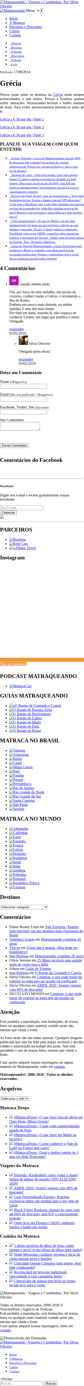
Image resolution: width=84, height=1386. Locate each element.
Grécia (58, 95)
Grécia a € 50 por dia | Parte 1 (22, 119)
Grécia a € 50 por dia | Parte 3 (22, 135)
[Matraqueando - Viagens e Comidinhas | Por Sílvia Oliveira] (42, 6)
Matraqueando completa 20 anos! (59, 956)
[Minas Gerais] (21, 767)
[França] (16, 845)
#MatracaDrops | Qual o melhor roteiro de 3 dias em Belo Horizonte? (43, 1155)
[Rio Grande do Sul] (25, 796)
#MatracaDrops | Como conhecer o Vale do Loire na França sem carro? (43, 1146)
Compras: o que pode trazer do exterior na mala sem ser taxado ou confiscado (45, 979)
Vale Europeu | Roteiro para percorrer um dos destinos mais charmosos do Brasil (46, 931)
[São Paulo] (18, 805)
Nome (13, 382)
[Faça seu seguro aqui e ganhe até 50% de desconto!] (22, 548)
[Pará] (14, 771)
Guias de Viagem (38, 969)
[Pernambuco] (20, 784)
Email (26, 394)
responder (16, 329)
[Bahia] (15, 759)
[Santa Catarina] (22, 800)
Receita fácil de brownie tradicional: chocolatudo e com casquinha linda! (38, 1274)
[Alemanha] (18, 829)
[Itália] (14, 866)
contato (59, 1067)
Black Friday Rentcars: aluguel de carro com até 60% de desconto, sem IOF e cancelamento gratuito (44, 1214)
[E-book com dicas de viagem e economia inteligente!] (30, 710)
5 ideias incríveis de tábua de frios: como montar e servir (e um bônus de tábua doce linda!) (45, 1248)
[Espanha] (17, 841)
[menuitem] (13, 18)
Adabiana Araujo (22, 939)
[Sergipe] (16, 809)
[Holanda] (17, 854)
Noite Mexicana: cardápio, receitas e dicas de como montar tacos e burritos (44, 1256)
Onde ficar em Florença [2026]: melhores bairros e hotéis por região (42, 1225)
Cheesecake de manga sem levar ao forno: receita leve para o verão (42, 1283)
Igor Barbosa (18, 956)
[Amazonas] (19, 755)
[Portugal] (17, 879)
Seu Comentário (12, 420)
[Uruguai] (17, 887)
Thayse (14, 948)
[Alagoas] (17, 750)
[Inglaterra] (18, 858)
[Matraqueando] (13, 11)
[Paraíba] (16, 775)
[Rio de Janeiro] (21, 788)
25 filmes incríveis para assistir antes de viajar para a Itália (45, 962)
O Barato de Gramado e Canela (58, 973)
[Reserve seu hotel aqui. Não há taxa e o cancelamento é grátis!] (17, 539)
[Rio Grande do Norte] (26, 792)
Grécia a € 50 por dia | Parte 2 (22, 127)
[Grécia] (16, 849)
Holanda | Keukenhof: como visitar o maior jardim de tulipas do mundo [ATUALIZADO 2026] (43, 1179)
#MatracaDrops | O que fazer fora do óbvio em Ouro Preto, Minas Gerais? (46, 1119)
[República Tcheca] (24, 883)
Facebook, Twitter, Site (24, 407)
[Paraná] (16, 780)
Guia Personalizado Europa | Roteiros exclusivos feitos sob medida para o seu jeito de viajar (44, 1201)
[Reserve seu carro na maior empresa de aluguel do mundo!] (18, 544)
